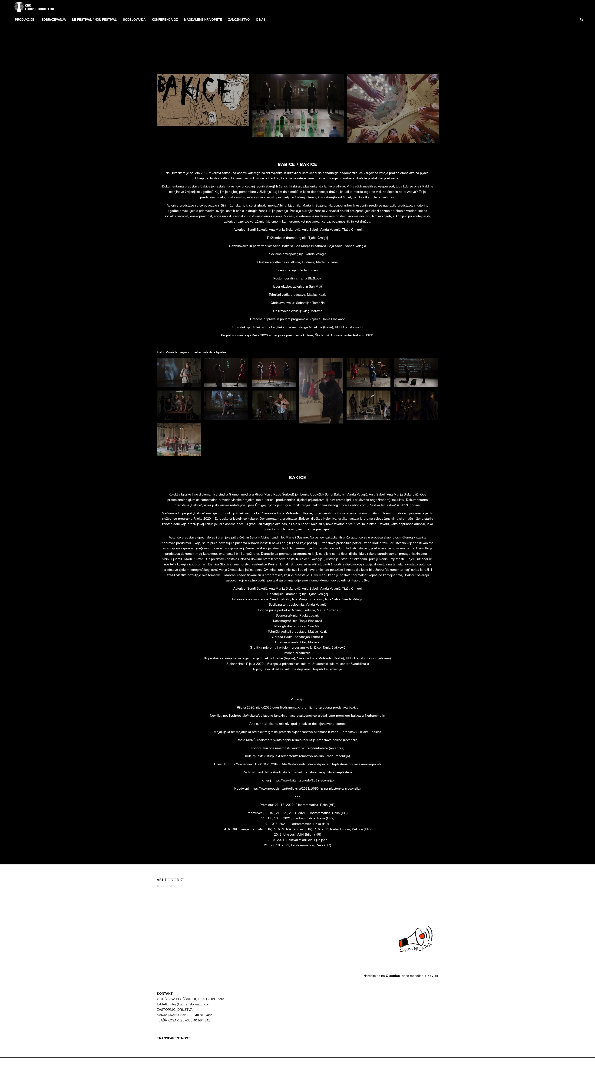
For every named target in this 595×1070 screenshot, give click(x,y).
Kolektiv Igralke (263, 327)
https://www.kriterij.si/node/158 (295, 780)
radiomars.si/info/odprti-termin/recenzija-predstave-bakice (299, 740)
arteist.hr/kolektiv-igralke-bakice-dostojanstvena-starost (305, 723)
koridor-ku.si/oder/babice (309, 748)
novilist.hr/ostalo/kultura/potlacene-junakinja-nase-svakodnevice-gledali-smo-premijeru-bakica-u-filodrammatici (304, 715)
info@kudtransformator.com (190, 1004)
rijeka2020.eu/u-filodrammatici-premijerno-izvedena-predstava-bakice (307, 707)
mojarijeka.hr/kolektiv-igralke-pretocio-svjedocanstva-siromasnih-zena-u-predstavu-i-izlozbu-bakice (308, 732)
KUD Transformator (184, 1063)
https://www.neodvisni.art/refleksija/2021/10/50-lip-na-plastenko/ (297, 788)
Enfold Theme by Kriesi (210, 1063)
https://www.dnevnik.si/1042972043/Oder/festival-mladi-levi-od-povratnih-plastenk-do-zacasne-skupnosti (304, 764)
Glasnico (393, 976)
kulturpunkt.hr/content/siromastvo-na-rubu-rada (299, 756)
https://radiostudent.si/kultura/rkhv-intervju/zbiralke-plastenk (308, 772)
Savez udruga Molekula (305, 327)
